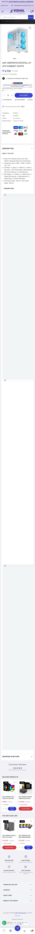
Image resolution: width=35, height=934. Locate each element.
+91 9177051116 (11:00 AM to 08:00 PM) (20, 2)
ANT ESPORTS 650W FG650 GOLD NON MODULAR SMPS (25, 797)
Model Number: (6, 121)
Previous (3, 834)
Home (2, 21)
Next (31, 796)
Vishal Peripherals (20, 913)
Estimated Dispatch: (11, 106)
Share (31, 100)
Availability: (5, 113)
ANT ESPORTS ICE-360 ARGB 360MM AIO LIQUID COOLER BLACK (25, 836)
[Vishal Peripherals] (17, 11)
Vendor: (4, 118)
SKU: (3, 115)
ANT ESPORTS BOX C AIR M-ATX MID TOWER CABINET (9, 836)
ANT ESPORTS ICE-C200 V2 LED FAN (8, 797)
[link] (14, 782)
